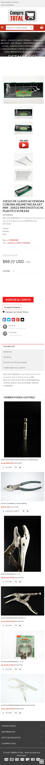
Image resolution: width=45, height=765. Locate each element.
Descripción (9, 346)
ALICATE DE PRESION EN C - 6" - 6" (12, 661)
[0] (4, 319)
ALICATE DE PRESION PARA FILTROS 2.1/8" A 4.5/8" (18, 705)
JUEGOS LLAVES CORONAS (19, 40)
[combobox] (19, 27)
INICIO (3, 40)
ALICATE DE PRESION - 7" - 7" (10, 574)
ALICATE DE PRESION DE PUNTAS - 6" (13, 618)
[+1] (18, 319)
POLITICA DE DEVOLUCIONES (15, 362)
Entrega (7, 357)
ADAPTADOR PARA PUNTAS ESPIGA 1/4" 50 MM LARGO (19, 460)
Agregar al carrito (12, 511)
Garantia (7, 352)
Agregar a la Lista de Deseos (17, 312)
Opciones (8, 467)
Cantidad (6, 271)
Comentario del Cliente (14, 368)
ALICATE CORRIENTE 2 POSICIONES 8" (14, 503)
